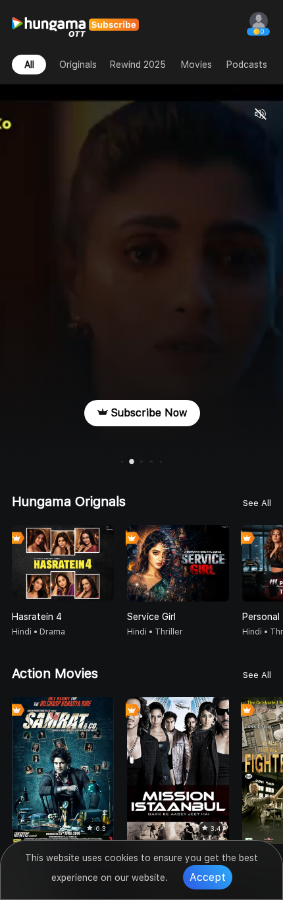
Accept (208, 877)
